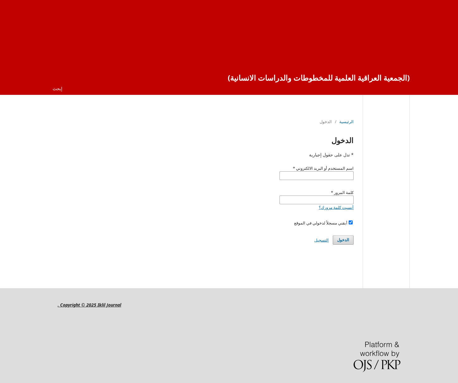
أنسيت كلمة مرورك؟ (336, 207)
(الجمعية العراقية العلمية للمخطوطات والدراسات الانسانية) (319, 77)
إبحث (57, 88)
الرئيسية (346, 121)
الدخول (343, 240)
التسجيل (321, 240)
